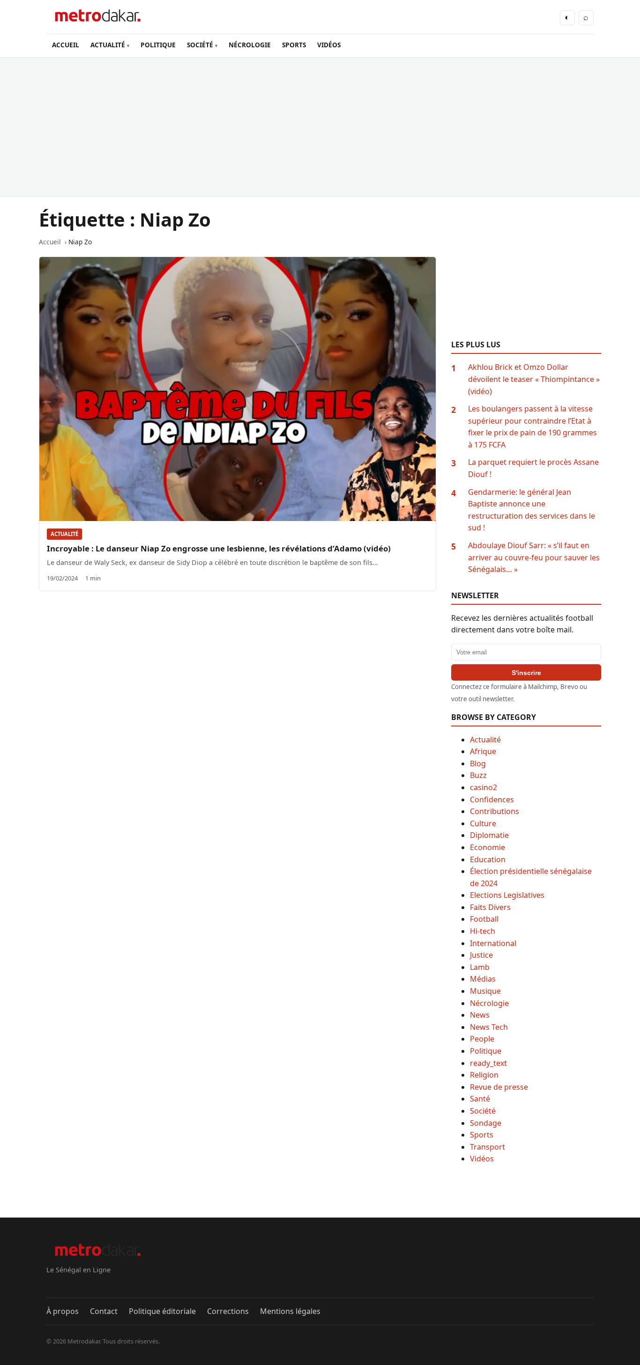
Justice (481, 955)
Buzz (478, 775)
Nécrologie (489, 1003)
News (480, 1015)
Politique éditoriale (162, 1311)
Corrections (228, 1311)
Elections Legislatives (507, 895)
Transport (487, 1147)
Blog (478, 763)
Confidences (492, 799)
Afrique (483, 751)
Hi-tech (482, 931)
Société (483, 1111)
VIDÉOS (329, 44)
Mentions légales (290, 1311)
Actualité (64, 533)
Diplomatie (489, 835)
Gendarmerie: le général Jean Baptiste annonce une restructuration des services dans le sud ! (531, 510)
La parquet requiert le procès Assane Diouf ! (533, 468)
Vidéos (482, 1158)
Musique (485, 991)
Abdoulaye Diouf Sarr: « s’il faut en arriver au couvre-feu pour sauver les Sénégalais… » (534, 557)
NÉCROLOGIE (250, 44)
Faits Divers (490, 907)
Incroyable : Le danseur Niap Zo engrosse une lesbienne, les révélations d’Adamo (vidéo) (219, 548)
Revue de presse (499, 1087)
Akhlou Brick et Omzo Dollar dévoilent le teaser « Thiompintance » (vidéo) (534, 379)
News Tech (489, 1027)
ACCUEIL (65, 44)
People (482, 1039)
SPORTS (294, 44)
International (493, 943)
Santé (480, 1098)
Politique (485, 1051)
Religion (484, 1075)
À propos (62, 1311)
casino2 (483, 787)
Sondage (485, 1123)
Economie (487, 847)
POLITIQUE (158, 44)
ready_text (488, 1063)
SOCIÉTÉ (200, 44)
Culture (483, 823)
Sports (481, 1135)
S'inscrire (526, 672)
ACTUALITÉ (107, 44)
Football (484, 919)
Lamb (480, 967)
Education (488, 859)
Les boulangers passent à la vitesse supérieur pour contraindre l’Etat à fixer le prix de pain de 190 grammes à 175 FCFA (532, 427)
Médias (483, 979)
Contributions (494, 811)
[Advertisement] (320, 126)
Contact (104, 1311)
